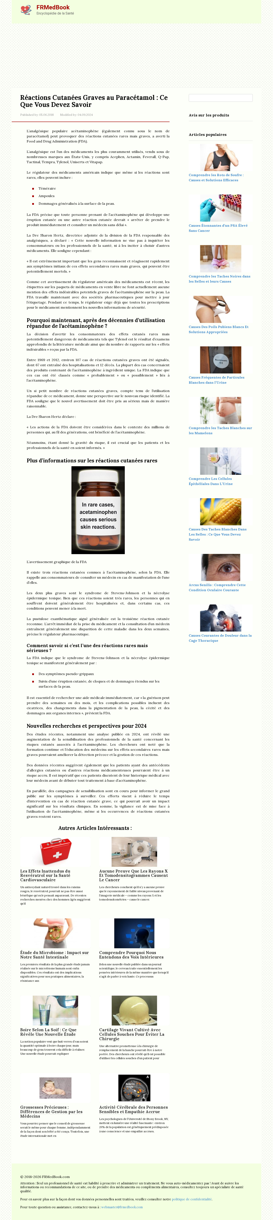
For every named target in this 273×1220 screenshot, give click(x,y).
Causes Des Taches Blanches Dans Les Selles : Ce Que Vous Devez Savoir (218, 534)
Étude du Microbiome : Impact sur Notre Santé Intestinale (54, 955)
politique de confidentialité (192, 1199)
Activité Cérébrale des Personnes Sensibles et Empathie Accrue (133, 1109)
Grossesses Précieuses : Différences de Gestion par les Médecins (51, 1112)
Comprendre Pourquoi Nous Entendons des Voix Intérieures (131, 955)
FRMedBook (53, 7)
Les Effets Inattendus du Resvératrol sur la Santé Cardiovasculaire (45, 876)
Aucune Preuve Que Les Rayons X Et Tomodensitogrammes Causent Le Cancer (133, 876)
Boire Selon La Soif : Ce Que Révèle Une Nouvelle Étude (48, 1032)
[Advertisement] (136, 55)
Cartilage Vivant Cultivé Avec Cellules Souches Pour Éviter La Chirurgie (131, 1034)
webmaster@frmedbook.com (122, 1207)
